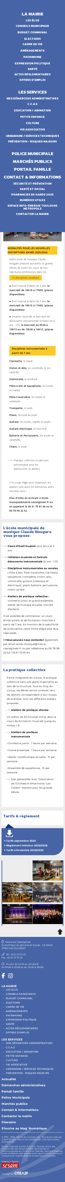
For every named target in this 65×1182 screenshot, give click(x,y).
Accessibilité (8, 1142)
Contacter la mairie (17, 1116)
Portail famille (13, 1091)
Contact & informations (20, 1110)
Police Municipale (16, 1097)
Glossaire (9, 1122)
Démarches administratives (23, 1085)
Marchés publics (15, 1104)
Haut (60, 932)
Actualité (9, 1079)
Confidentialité (51, 1139)
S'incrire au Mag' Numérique (24, 1128)
